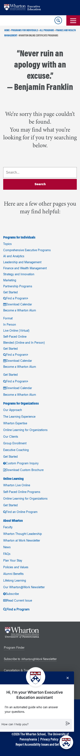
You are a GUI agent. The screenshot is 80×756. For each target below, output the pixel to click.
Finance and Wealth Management (25, 268)
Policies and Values (15, 567)
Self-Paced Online (14, 337)
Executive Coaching (16, 450)
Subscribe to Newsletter (30, 659)
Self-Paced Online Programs (21, 492)
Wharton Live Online (16, 485)
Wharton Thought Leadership (22, 534)
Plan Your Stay (12, 560)
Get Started (10, 292)
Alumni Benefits (13, 574)
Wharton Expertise (15, 423)
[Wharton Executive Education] (24, 7)
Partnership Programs (17, 286)
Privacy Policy (49, 739)
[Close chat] (67, 678)
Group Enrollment (14, 443)
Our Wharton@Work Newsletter (24, 587)
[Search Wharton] (58, 20)
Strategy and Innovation (18, 274)
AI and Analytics (13, 256)
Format (8, 318)
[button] (66, 742)
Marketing (9, 280)
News (7, 547)
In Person (9, 324)
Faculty (8, 527)
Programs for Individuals (24, 30)
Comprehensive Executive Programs (27, 250)
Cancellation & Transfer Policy (23, 670)
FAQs (6, 554)
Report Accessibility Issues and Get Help (40, 745)
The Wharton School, (33, 734)
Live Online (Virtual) (16, 331)
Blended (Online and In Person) (24, 343)
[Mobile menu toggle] (73, 20)
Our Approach (12, 410)
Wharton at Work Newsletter (21, 540)
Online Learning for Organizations (25, 430)
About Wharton (13, 521)
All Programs (47, 30)
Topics (7, 244)
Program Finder (14, 648)
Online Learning (13, 479)
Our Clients (10, 437)
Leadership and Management (22, 262)
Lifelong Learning (14, 580)
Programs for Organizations (21, 403)
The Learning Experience (19, 417)
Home (7, 30)
